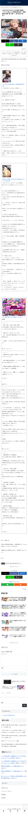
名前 (2, 667)
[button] (18, 44)
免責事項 (3, 794)
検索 (2, 702)
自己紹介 (3, 797)
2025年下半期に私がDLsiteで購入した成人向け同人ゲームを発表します (14, 736)
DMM (4, 563)
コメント (4, 653)
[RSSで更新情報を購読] (20, 584)
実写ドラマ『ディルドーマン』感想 (10, 741)
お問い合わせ (4, 787)
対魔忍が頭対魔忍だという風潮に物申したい (12, 766)
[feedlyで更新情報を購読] (7, 584)
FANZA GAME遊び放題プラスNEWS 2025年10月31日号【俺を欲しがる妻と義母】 (14, 745)
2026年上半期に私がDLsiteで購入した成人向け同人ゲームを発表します (14, 726)
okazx (17, 758)
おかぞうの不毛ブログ (9, 715)
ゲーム (20, 563)
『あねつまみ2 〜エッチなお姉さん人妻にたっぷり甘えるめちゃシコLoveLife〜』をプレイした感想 (13, 731)
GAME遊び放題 (14, 563)
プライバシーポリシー (6, 791)
